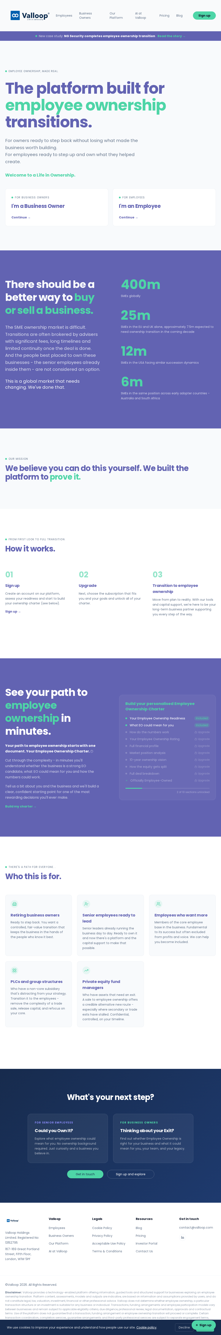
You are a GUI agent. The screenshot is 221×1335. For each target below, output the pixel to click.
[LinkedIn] (182, 1237)
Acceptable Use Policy (108, 1243)
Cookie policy (146, 1327)
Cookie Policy (102, 1228)
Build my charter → (20, 806)
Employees (64, 15)
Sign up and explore (130, 1174)
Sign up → (13, 611)
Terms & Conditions (107, 1251)
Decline (184, 1327)
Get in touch (85, 1174)
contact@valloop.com (196, 1227)
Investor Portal (146, 1243)
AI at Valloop (140, 15)
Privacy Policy (102, 1236)
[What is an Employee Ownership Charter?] (91, 751)
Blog (179, 15)
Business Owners (85, 15)
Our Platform (116, 15)
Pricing (164, 15)
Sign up (204, 15)
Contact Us (144, 1251)
